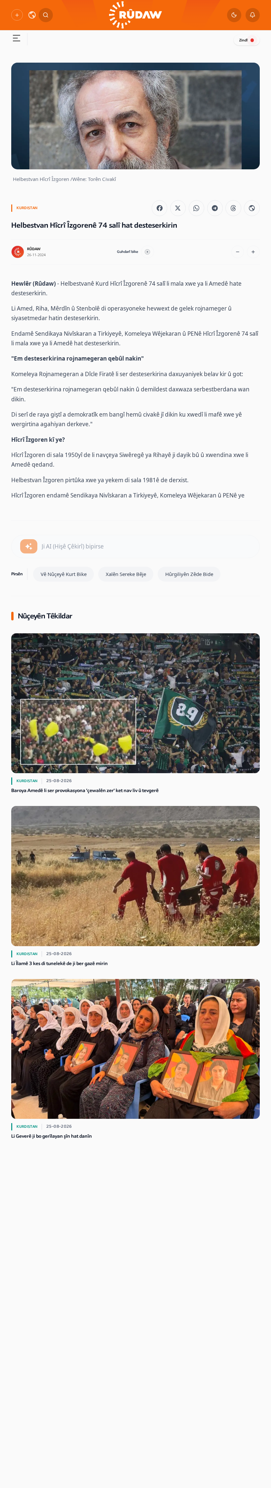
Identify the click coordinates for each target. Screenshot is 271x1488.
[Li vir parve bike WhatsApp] (196, 208)
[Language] (32, 15)
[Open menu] (16, 39)
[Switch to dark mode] (234, 15)
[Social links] (16, 15)
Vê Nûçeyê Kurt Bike (64, 574)
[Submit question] (28, 546)
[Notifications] (253, 15)
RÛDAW (33, 249)
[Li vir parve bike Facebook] (159, 208)
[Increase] (253, 252)
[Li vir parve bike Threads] (233, 208)
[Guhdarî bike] (147, 252)
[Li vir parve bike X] (178, 208)
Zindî (243, 40)
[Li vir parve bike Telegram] (215, 208)
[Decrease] (237, 252)
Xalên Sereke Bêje (126, 574)
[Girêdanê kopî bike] (251, 208)
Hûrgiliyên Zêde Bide (189, 574)
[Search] (46, 15)
